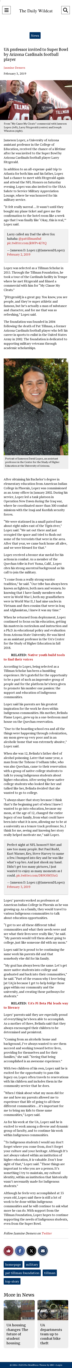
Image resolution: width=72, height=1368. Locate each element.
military (32, 1264)
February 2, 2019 (18, 254)
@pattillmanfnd (29, 238)
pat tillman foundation (22, 1273)
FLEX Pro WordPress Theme (33, 1365)
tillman (49, 1273)
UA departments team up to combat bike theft (51, 1334)
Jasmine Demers (14, 68)
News (35, 35)
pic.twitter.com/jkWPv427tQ (27, 243)
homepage (13, 1264)
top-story (12, 1281)
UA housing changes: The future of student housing (17, 1334)
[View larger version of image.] (36, 100)
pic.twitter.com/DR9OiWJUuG (37, 875)
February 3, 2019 (18, 887)
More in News (19, 1295)
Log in (59, 1365)
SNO (52, 1365)
